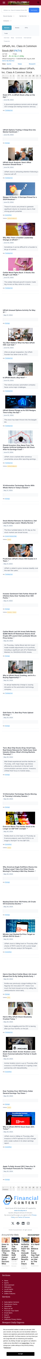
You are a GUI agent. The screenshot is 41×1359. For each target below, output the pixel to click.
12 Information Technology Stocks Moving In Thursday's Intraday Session (20, 795)
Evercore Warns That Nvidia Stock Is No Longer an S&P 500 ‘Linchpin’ (19, 828)
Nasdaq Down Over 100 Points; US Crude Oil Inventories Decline (19, 903)
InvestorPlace (8, 215)
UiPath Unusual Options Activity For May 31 (19, 311)
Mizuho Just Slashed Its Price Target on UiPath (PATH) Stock (19, 935)
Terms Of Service (24, 1217)
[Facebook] (18, 1223)
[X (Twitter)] (13, 1223)
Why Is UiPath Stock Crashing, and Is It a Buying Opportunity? (19, 676)
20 (30, 76)
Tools (6, 33)
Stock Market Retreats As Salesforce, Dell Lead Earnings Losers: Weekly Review (20, 522)
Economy (10, 612)
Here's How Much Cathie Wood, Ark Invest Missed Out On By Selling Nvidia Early (20, 975)
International (27, 37)
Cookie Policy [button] (25, 1343)
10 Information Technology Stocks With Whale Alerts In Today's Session (18, 486)
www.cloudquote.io (20, 1210)
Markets (6, 27)
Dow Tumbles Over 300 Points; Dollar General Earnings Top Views (18, 1092)
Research (32, 64)
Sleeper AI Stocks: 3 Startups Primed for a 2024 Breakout (20, 198)
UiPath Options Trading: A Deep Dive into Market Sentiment (19, 131)
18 (22, 76)
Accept (20, 1354)
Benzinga (7, 143)
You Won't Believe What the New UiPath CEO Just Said (19, 344)
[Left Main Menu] (4, 2)
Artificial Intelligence (12, 218)
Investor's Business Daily (10, 536)
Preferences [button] (7, 1347)
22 (37, 76)
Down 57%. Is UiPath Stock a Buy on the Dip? (19, 96)
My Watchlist (23, 16)
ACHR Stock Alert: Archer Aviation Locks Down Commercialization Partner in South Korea (20, 1054)
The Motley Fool (8, 110)
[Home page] (18, 3)
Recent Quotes (7, 16)
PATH (17, 50)
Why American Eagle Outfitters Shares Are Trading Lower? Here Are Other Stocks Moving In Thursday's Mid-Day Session (20, 869)
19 (26, 76)
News (12, 37)
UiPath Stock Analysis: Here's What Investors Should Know (17, 163)
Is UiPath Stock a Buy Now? (15, 378)
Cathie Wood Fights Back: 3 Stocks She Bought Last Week (19, 274)
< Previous (5, 77)
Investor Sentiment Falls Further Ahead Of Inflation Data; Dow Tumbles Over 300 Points (20, 596)
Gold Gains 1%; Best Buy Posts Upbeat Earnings (18, 714)
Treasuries (7, 41)
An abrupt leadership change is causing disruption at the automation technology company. (19, 687)
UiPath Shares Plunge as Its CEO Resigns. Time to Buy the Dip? (19, 411)
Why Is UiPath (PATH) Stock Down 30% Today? (18, 1128)
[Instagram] (28, 1223)
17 (18, 76)
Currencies (19, 37)
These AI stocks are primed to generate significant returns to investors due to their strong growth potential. (19, 209)
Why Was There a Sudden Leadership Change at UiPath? (18, 239)
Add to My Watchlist (8, 61)
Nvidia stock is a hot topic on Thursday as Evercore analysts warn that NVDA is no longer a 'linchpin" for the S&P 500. (19, 838)
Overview (6, 37)
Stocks (17, 27)
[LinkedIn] (23, 1223)
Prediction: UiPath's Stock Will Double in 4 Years (20, 560)
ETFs (26, 27)
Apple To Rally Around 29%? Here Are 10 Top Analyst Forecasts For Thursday (19, 1167)
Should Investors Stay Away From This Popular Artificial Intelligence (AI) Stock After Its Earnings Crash (19, 447)
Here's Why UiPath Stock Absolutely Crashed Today (17, 1018)
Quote (9, 64)
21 (33, 76)
